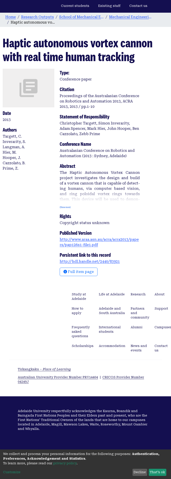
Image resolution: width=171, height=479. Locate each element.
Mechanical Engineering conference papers (131, 17)
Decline (140, 472)
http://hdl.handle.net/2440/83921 (90, 261)
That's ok (157, 472)
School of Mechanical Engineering (81, 17)
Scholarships (83, 346)
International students (110, 329)
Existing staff (109, 6)
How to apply (77, 311)
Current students (75, 6)
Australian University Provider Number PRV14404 (58, 377)
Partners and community (140, 313)
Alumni (136, 327)
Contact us (138, 6)
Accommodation (112, 346)
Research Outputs (37, 17)
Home (10, 17)
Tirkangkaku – (44, 369)
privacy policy (65, 463)
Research (138, 294)
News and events (139, 348)
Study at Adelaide (79, 297)
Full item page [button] (80, 272)
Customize (11, 472)
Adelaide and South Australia (112, 311)
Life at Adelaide (112, 294)
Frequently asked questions (81, 331)
